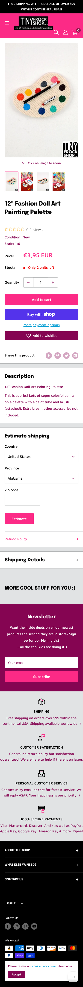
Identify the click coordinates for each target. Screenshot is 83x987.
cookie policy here (44, 966)
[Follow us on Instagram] (16, 926)
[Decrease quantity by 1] (28, 282)
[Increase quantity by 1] (53, 282)
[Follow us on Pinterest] (25, 926)
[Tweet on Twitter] (66, 355)
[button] (41, 335)
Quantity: (13, 282)
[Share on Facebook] (49, 355)
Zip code (11, 490)
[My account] (65, 32)
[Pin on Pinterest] (57, 355)
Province (12, 468)
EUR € (11, 903)
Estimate (19, 519)
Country (11, 446)
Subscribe (41, 677)
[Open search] (56, 32)
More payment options (42, 325)
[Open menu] (7, 23)
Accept (16, 974)
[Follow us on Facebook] (8, 926)
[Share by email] (75, 355)
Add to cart (41, 299)
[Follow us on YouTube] (34, 926)
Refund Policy (16, 539)
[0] (74, 32)
